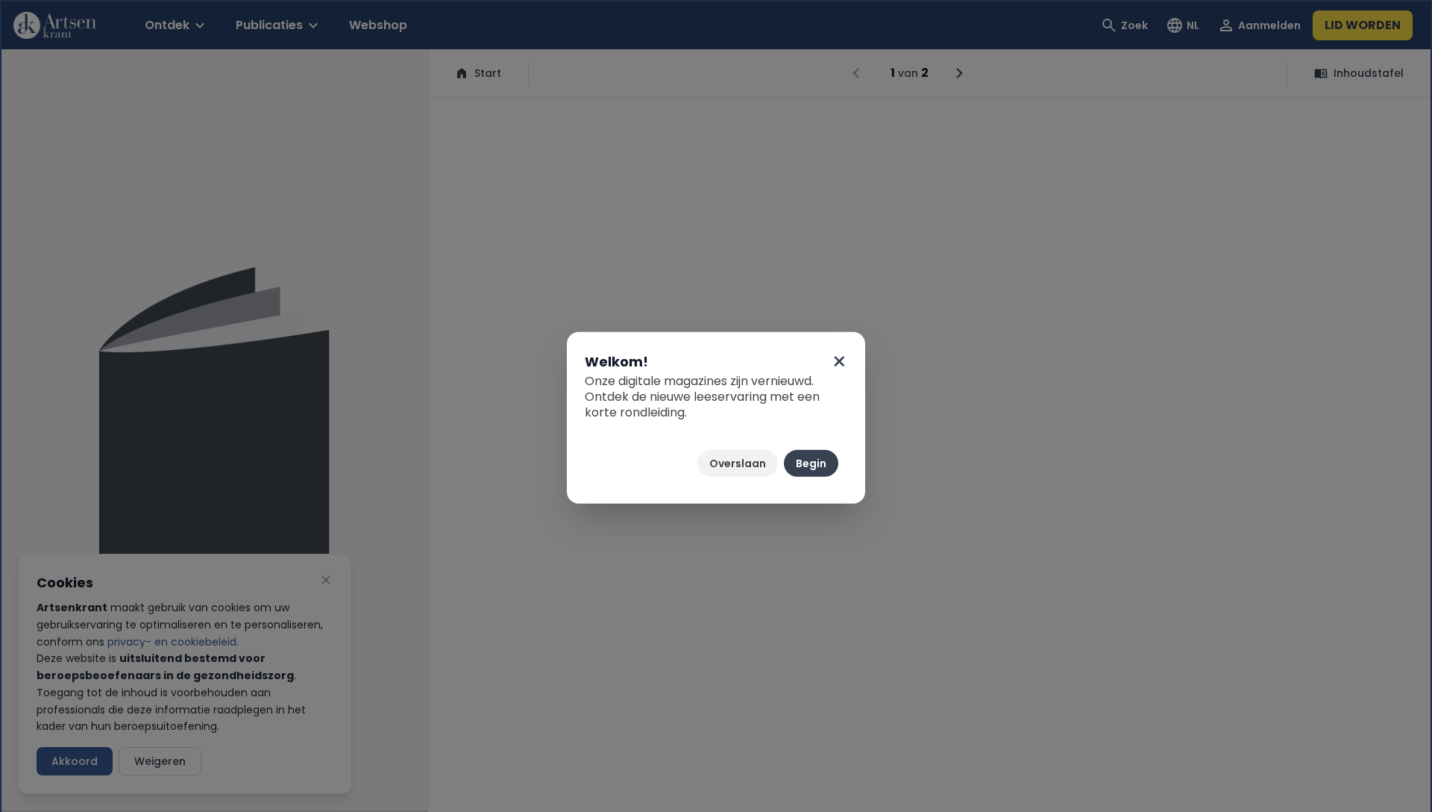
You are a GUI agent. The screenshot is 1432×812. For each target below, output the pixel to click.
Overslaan (737, 463)
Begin (811, 463)
